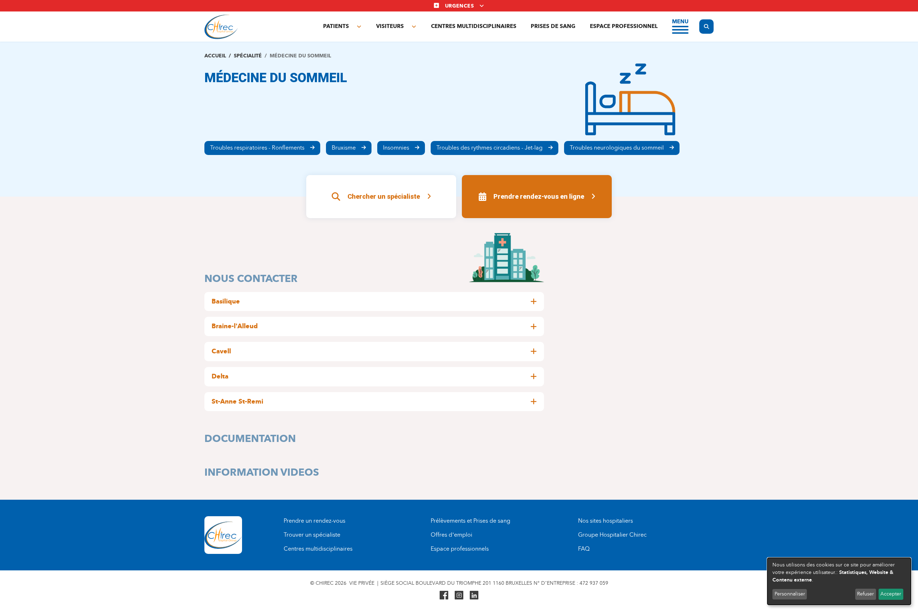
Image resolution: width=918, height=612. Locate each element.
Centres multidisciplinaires (473, 26)
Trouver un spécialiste (312, 534)
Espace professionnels (460, 548)
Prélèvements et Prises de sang (470, 520)
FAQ (584, 548)
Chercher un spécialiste (383, 196)
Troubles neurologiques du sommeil (617, 147)
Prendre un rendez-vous (314, 520)
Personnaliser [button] (790, 594)
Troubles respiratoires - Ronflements (257, 147)
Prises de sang (553, 26)
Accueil (215, 56)
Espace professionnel (624, 26)
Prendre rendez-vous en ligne (538, 196)
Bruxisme (344, 147)
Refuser (865, 594)
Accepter (890, 594)
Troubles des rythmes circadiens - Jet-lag (489, 147)
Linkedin (474, 595)
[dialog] (839, 581)
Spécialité (248, 56)
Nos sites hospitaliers (605, 520)
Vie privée (361, 583)
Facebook (444, 595)
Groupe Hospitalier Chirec (612, 534)
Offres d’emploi (451, 534)
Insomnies (396, 147)
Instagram (459, 595)
